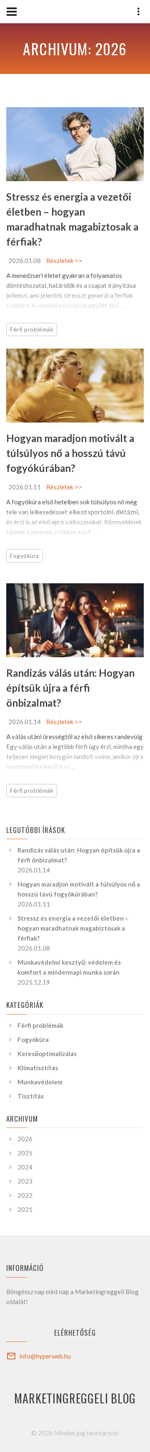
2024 (25, 1167)
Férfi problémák (31, 329)
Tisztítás (31, 1096)
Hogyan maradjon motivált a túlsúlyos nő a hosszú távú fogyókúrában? (70, 453)
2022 (25, 1195)
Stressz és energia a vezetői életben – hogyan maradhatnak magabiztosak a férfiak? (73, 928)
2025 (25, 1153)
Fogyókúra (24, 555)
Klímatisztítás (38, 1067)
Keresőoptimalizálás (47, 1053)
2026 (25, 1138)
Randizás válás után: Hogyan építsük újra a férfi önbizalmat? (70, 688)
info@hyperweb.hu (45, 1356)
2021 (25, 1209)
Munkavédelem (40, 1082)
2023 (25, 1181)
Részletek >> (64, 260)
